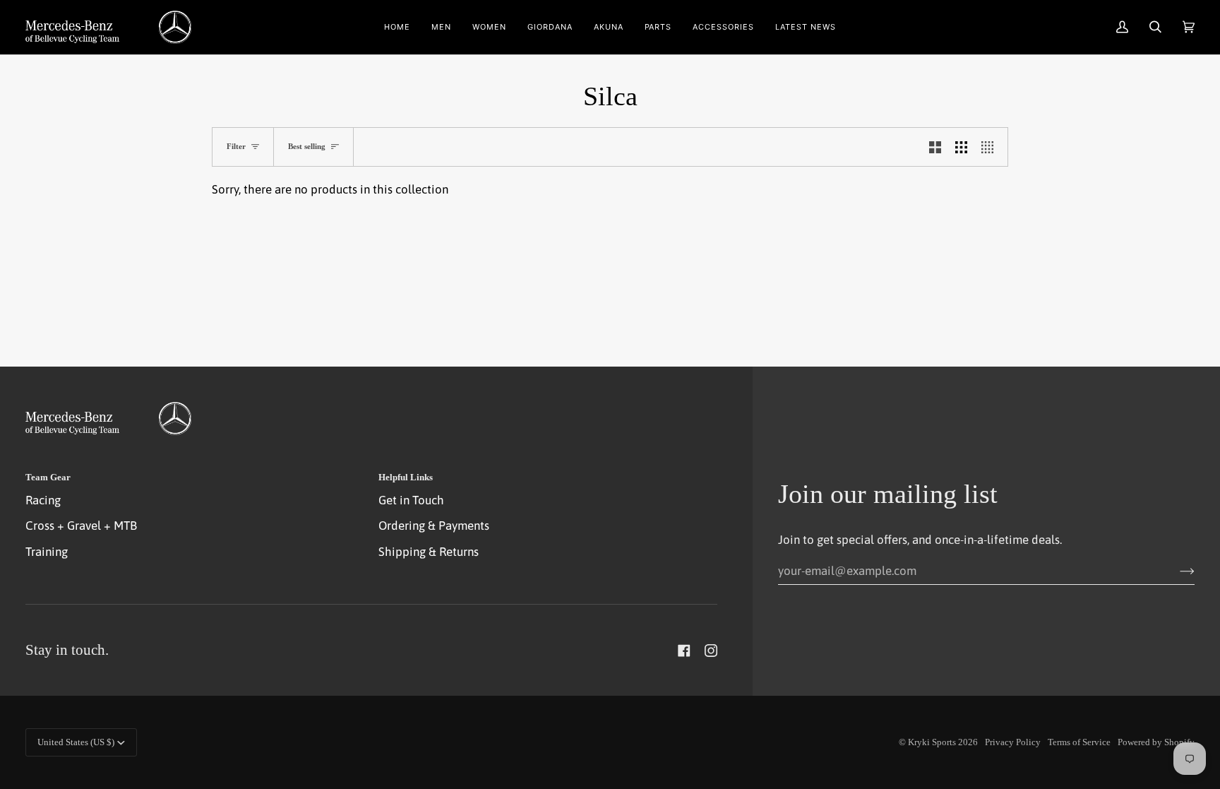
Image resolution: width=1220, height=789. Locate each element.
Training (46, 552)
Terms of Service (1079, 742)
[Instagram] (711, 650)
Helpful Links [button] (405, 477)
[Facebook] (684, 650)
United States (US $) (75, 742)
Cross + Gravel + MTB (81, 525)
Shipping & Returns (428, 552)
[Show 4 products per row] (990, 147)
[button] (441, 27)
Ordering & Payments (433, 525)
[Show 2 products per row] (935, 147)
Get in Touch (411, 500)
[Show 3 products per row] (961, 147)
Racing (43, 500)
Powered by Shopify (1156, 742)
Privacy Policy (1013, 742)
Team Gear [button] (48, 477)
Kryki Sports (932, 742)
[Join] (1176, 570)
